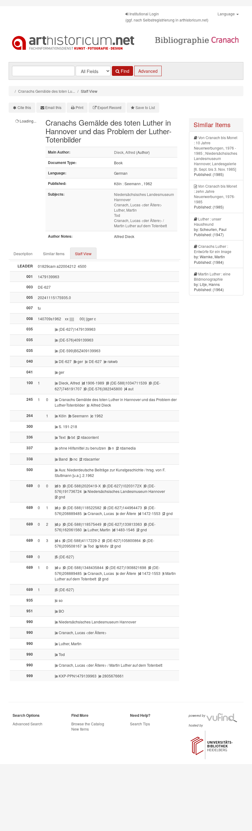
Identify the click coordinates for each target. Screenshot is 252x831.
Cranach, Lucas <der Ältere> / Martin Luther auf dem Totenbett (140, 223)
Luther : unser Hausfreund (207, 221)
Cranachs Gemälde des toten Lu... (46, 91)
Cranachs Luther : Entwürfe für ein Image (212, 249)
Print (79, 107)
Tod (117, 215)
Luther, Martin (125, 210)
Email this (53, 107)
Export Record (109, 107)
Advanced (148, 71)
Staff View (83, 253)
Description (23, 253)
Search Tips (140, 723)
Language (227, 13)
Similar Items (54, 253)
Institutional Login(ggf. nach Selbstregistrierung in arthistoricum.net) (166, 16)
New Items (80, 729)
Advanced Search (27, 723)
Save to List (145, 107)
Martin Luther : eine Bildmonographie (212, 276)
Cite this (24, 107)
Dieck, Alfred (124, 152)
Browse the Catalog (87, 723)
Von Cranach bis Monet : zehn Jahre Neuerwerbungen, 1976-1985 (215, 193)
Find (124, 71)
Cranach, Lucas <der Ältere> (138, 204)
